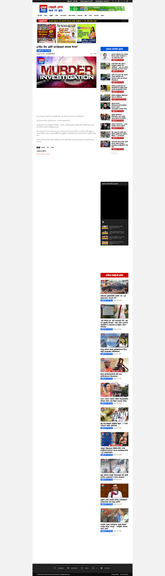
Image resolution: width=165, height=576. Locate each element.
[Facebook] (115, 1)
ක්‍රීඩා (86, 15)
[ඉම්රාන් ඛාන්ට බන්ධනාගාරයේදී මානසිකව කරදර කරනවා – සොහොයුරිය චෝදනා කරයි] (105, 106)
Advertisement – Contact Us (102, 1)
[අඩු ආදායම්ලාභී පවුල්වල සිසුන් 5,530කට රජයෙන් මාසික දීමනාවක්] (114, 414)
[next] (126, 21)
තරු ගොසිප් (63, 15)
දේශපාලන (80, 15)
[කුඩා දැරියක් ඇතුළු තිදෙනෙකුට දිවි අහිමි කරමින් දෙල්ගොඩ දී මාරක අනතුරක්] (114, 466)
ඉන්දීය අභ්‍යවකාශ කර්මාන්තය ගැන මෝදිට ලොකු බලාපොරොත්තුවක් (119, 116)
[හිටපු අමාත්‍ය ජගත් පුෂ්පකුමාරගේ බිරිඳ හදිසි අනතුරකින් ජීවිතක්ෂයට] (114, 340)
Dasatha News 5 (51, 53)
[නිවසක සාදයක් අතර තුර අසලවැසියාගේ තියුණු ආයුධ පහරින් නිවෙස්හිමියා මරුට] (105, 88)
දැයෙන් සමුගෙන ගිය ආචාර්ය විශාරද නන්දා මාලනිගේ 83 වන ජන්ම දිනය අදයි (72, 21)
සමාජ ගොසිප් (72, 15)
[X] (124, 1)
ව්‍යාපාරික (96, 15)
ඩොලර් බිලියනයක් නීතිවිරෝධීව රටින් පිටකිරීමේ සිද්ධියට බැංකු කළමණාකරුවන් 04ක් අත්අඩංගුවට (114, 450)
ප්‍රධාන (45, 15)
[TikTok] (121, 1)
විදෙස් (90, 15)
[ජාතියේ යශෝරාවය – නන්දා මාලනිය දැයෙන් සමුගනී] (105, 126)
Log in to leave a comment (43, 154)
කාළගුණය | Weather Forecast (119, 99)
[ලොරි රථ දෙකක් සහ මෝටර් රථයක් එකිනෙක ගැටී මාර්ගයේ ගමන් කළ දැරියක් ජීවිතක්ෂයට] (105, 77)
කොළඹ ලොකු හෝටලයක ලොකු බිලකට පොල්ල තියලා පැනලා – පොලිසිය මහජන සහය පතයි (114, 526)
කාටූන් (102, 15)
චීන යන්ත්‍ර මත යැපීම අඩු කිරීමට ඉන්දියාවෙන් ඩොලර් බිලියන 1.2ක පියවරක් (119, 133)
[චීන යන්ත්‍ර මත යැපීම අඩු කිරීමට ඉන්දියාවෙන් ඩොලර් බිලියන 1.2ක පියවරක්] (105, 134)
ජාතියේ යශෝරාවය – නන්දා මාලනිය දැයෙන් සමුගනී (119, 124)
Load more (113, 153)
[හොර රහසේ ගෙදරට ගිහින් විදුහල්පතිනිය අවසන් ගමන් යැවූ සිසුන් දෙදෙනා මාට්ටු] (114, 390)
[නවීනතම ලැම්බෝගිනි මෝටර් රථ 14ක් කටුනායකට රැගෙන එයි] (114, 287)
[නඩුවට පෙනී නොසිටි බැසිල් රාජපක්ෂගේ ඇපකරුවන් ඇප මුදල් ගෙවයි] (114, 491)
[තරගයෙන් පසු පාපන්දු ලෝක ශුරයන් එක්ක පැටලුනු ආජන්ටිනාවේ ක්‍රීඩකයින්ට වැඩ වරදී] (105, 144)
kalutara (43, 147)
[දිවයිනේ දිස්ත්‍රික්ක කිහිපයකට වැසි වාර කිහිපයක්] (105, 97)
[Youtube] (127, 1)
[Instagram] (118, 1)
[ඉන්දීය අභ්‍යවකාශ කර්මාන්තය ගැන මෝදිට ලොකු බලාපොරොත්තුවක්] (105, 117)
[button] (113, 1)
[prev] (123, 21)
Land (48, 147)
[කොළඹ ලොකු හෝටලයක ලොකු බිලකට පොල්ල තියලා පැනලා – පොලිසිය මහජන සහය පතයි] (114, 515)
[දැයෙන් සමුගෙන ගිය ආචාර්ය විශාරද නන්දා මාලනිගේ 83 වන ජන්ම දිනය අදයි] (105, 56)
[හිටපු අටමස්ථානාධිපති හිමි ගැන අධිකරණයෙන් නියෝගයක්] (114, 365)
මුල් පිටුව (40, 15)
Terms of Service (124, 574)
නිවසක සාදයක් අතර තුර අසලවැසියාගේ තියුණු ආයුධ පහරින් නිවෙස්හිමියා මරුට (119, 87)
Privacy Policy (115, 574)
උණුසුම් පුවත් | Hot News (44, 50)
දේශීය (56, 15)
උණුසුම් (51, 15)
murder (52, 147)
